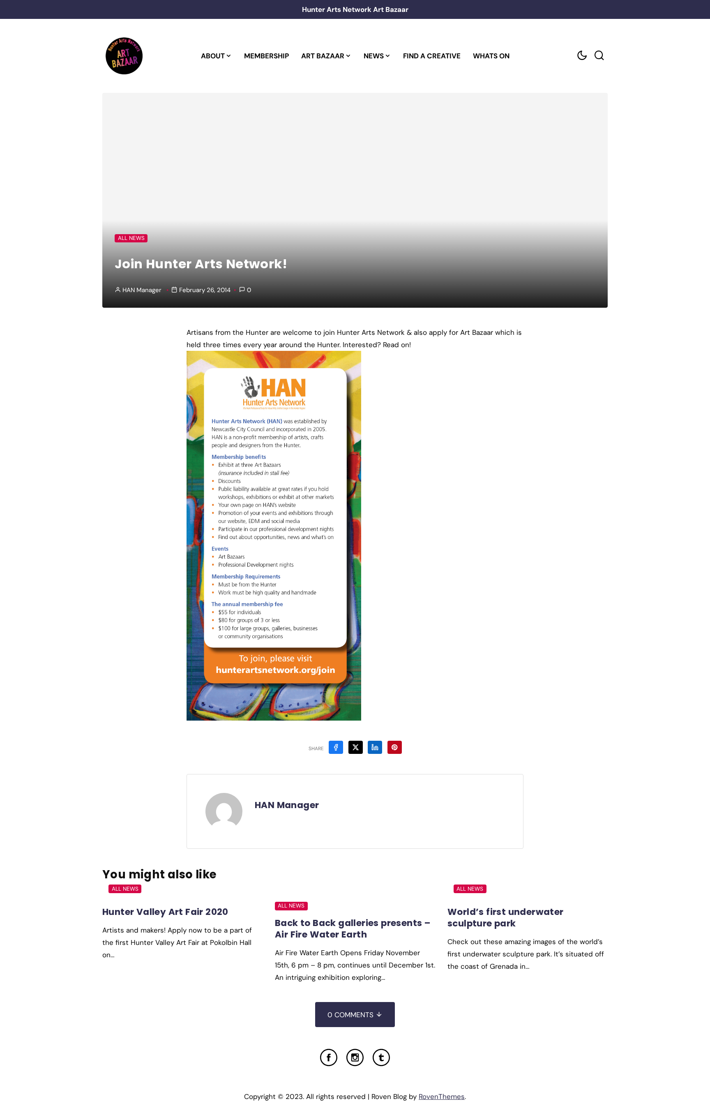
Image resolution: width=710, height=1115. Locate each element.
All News (131, 238)
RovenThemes (442, 1096)
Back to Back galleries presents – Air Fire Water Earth (353, 929)
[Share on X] (355, 747)
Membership (266, 55)
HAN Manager (141, 290)
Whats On (491, 55)
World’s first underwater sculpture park (505, 917)
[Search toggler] (599, 56)
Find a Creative (432, 55)
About (213, 55)
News (374, 55)
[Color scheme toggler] (581, 56)
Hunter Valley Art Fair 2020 (165, 911)
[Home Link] (123, 55)
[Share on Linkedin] (375, 747)
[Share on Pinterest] (394, 747)
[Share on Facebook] (336, 747)
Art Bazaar (322, 55)
